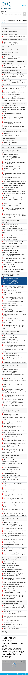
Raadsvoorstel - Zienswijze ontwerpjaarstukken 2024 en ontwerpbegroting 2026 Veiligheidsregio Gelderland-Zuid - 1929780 (13, 281)
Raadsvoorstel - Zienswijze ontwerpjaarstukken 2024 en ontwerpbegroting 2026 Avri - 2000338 (12, 524)
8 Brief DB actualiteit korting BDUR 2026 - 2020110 (14, 315)
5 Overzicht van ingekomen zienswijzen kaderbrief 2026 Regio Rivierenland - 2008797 (14, 439)
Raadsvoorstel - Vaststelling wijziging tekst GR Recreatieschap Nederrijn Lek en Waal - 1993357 (13, 76)
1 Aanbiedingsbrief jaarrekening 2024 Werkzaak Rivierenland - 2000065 (13, 570)
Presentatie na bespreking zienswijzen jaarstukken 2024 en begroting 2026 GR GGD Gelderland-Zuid (14, 215)
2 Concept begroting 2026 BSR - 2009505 (15, 235)
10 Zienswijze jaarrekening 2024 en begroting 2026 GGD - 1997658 (12, 204)
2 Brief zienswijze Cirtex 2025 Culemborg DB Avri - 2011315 (14, 617)
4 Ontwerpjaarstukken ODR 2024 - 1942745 (12, 484)
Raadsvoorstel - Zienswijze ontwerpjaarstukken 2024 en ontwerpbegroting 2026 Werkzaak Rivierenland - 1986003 (11, 564)
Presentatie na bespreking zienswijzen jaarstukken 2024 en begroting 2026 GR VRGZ (13, 326)
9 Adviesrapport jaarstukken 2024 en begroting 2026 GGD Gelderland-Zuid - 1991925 (13, 199)
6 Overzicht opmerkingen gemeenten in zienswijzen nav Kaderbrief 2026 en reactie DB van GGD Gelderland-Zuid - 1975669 (14, 183)
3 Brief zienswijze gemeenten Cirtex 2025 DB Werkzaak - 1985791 (14, 621)
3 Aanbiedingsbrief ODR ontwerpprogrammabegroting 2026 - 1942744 (12, 479)
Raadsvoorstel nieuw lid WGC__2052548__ (9, 143)
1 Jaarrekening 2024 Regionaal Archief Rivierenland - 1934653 (13, 259)
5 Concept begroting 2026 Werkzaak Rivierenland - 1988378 (13, 587)
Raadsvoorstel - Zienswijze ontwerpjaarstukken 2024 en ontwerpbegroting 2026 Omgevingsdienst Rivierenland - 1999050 (13, 462)
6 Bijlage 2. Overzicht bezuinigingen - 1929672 (13, 306)
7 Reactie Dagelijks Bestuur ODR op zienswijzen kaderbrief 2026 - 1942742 (12, 499)
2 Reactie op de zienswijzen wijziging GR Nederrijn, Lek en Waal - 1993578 (14, 87)
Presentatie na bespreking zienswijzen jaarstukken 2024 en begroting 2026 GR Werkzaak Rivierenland (13, 596)
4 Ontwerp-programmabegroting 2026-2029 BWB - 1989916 (13, 396)
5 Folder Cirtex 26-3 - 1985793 (12, 629)
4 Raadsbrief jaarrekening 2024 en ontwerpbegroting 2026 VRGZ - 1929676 (12, 298)
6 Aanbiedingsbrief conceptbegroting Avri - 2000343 (13, 545)
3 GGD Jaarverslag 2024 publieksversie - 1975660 (14, 169)
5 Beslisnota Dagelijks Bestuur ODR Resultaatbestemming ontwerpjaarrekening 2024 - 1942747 (13, 489)
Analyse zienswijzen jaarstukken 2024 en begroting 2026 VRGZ (14, 321)
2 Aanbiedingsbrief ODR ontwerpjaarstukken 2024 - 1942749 (11, 474)
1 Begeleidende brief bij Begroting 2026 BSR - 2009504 (13, 231)
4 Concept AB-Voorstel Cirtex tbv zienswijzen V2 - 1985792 (12, 625)
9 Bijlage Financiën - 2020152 (12, 318)
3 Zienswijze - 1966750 (10, 267)
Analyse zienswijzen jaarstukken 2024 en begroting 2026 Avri (14, 549)
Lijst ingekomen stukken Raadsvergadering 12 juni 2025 (10, 43)
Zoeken (3, 11)
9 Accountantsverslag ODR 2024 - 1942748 (12, 506)
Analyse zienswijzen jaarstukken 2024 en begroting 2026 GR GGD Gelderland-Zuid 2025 (14, 209)
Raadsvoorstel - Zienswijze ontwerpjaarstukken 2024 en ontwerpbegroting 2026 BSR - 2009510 (12, 226)
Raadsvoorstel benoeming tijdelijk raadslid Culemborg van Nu (12, 57)
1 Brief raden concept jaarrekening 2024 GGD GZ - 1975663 (14, 163)
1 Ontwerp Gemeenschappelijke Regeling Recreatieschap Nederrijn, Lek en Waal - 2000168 (13, 82)
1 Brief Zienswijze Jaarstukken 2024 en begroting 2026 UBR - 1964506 (13, 346)
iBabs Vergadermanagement (10, 674)
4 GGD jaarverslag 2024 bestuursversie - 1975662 (14, 174)
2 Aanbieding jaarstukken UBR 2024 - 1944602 (13, 350)
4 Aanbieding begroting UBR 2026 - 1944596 (12, 358)
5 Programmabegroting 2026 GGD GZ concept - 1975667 (13, 178)
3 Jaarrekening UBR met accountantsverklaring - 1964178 (10, 354)
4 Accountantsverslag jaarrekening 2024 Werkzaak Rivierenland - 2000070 (14, 583)
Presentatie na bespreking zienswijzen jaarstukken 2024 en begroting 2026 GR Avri (13, 554)
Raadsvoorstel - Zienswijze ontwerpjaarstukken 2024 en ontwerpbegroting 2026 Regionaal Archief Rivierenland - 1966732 (13, 253)
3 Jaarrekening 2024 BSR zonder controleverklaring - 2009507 (11, 238)
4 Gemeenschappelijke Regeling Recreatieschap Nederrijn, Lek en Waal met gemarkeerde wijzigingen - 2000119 (13, 98)
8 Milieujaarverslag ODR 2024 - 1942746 (14, 502)
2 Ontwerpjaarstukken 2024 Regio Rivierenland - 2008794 (12, 427)
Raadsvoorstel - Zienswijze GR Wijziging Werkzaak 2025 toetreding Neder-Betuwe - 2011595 (13, 109)
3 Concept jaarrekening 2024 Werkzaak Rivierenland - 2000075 (13, 579)
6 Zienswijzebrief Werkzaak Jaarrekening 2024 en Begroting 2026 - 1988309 (14, 591)
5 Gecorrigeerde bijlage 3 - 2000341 (13, 542)
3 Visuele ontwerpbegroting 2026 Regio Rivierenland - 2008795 (13, 431)
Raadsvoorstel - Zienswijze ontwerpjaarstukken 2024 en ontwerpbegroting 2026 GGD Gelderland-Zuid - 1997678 (13, 157)
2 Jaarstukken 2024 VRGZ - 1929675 (13, 290)
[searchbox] (11, 14)
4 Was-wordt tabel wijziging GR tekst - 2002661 (13, 127)
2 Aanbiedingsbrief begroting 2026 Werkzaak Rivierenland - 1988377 (12, 574)
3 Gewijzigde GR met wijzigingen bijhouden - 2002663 (11, 123)
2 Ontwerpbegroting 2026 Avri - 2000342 (15, 531)
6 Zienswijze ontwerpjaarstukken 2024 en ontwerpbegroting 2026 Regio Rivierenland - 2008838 (13, 444)
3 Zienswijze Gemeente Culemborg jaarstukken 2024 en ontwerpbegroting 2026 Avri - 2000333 (14, 535)
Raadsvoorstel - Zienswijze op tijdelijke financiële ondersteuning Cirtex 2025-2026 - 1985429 (13, 607)
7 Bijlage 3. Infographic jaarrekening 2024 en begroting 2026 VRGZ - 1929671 (13, 310)
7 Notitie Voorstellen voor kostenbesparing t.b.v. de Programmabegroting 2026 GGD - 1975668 (13, 189)
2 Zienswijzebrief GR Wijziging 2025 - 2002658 (13, 118)
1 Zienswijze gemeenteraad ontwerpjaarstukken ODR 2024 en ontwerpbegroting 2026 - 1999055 (11, 469)
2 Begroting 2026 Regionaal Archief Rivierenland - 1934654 (12, 263)
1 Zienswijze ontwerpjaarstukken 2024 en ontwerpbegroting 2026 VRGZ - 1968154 (13, 287)
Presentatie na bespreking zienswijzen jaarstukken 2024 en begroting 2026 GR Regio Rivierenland (13, 450)
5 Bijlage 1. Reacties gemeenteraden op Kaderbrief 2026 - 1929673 (13, 302)
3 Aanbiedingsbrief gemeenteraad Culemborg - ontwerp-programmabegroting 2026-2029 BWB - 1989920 (14, 390)
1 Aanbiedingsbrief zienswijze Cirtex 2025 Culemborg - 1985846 (12, 612)
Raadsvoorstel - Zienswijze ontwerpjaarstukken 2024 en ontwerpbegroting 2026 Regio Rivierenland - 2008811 (14, 416)
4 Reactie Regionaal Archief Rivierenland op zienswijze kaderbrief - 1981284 (14, 270)
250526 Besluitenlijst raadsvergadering (14, 36)
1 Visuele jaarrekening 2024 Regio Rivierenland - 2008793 (12, 422)
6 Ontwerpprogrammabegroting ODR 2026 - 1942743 (13, 495)
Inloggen (22, 674)
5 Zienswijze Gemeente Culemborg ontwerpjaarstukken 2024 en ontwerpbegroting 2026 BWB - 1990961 (12, 401)
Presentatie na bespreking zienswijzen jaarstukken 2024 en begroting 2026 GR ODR (14, 514)
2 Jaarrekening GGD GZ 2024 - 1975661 (14, 166)
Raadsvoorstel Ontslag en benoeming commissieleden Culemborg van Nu (13, 66)
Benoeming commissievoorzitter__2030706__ (11, 134)
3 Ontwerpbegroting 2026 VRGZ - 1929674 (12, 293)
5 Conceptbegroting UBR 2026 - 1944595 (15, 362)
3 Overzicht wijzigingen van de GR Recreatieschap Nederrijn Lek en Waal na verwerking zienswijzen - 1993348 (13, 92)
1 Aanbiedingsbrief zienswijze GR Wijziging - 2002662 (12, 114)
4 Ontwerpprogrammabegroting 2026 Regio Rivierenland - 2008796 (13, 435)
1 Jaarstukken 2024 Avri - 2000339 (13, 528)
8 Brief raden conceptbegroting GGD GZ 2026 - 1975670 (14, 194)
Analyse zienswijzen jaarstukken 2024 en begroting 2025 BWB (14, 406)
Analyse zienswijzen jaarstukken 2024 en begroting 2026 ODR (14, 510)
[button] (24, 14)
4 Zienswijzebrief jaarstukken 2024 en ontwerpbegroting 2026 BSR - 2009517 (13, 242)
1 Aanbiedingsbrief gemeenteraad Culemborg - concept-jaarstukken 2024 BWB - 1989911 (14, 380)
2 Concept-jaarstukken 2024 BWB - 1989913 (12, 385)
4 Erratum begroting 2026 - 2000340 (14, 539)
